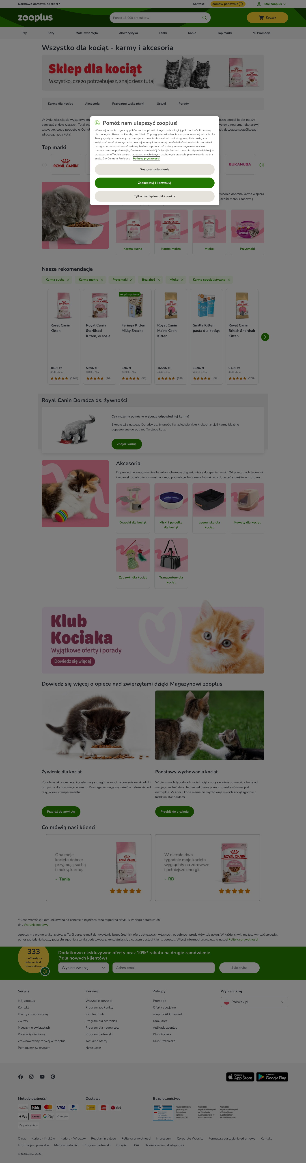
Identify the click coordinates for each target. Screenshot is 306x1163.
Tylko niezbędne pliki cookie (154, 196)
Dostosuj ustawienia (155, 169)
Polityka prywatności (146, 158)
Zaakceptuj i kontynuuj (154, 183)
